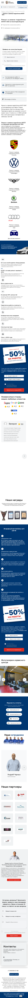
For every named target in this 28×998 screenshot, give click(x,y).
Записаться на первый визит (14, 649)
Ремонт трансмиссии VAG (17, 11)
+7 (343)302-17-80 (22, 7)
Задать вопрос (14, 935)
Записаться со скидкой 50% (14, 390)
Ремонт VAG (4, 11)
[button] (24, 456)
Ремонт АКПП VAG (8, 12)
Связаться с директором (14, 879)
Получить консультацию (14, 68)
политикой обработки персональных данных (14, 65)
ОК (21, 996)
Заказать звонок (22, 2)
